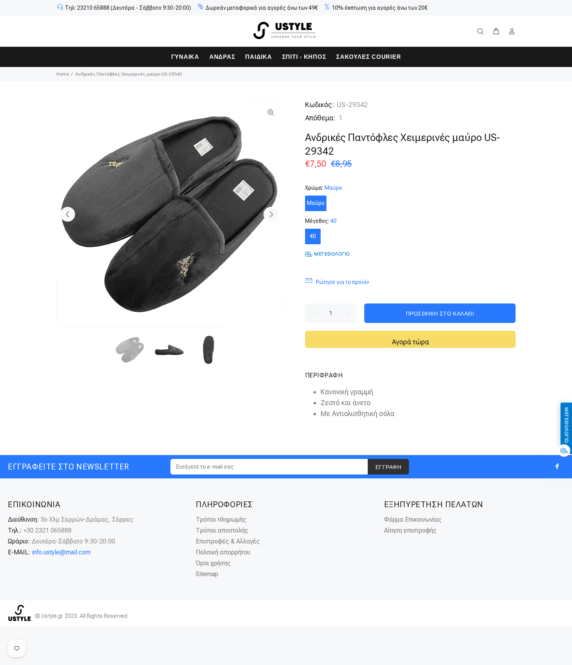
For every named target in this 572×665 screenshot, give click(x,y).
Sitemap (207, 574)
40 (313, 236)
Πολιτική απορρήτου (223, 552)
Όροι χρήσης (213, 563)
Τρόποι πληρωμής (221, 519)
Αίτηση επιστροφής (410, 530)
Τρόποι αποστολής (222, 530)
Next (270, 214)
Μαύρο (316, 203)
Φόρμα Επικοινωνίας (413, 519)
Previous (67, 214)
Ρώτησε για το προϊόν (342, 282)
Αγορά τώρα (410, 342)
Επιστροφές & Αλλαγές (228, 541)
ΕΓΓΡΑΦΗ (388, 467)
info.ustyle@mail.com (61, 552)
